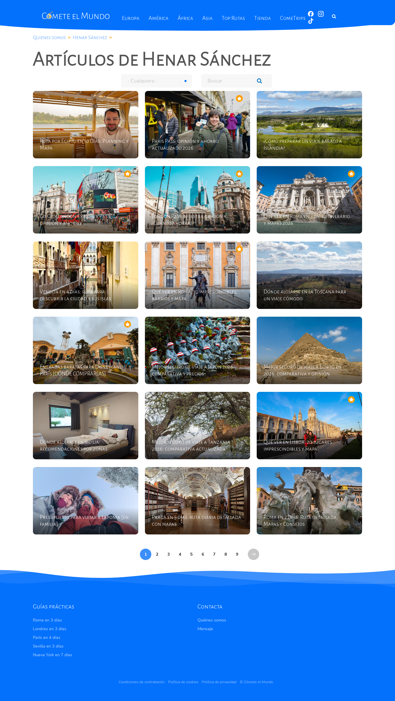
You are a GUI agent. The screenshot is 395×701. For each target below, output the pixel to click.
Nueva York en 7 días (52, 655)
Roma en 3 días (47, 620)
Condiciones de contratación (142, 682)
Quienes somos (49, 37)
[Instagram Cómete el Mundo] (321, 15)
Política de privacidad (219, 682)
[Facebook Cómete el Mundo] (311, 15)
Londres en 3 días (49, 629)
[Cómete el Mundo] (76, 15)
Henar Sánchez (90, 37)
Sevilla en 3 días (48, 646)
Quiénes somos (212, 620)
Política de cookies (183, 682)
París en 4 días (46, 637)
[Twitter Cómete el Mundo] (311, 22)
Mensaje (205, 629)
